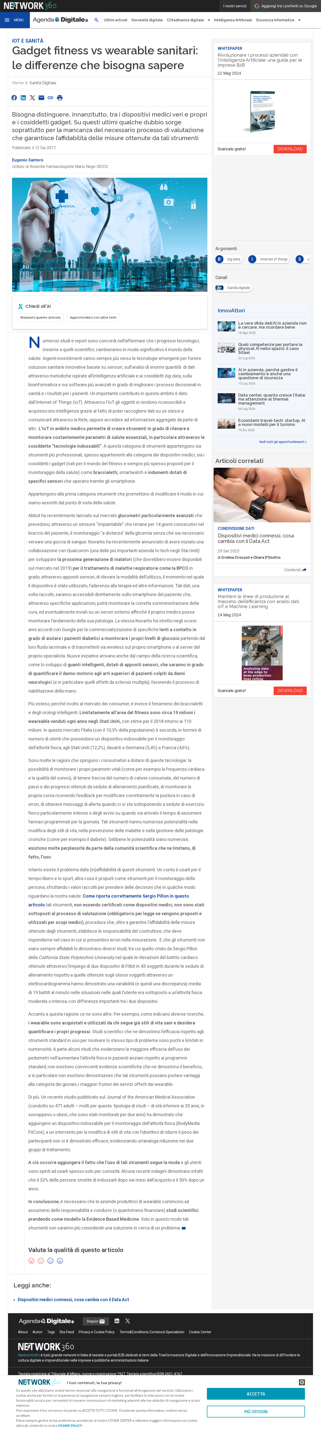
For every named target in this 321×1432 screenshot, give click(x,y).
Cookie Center (200, 1332)
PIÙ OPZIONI (256, 1411)
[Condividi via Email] (41, 98)
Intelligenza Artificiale (233, 20)
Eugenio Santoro (27, 160)
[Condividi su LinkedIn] (23, 98)
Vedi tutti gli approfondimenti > (283, 442)
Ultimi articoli (115, 20)
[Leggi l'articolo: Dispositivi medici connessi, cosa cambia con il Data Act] (262, 522)
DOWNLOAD (290, 149)
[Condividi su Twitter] (32, 98)
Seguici (93, 1321)
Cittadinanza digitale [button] (185, 20)
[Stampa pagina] (60, 98)
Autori (37, 1332)
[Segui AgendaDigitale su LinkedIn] (117, 1321)
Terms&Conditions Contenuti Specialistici (151, 1332)
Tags (51, 1332)
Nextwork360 (29, 1355)
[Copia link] (51, 98)
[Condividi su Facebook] (14, 98)
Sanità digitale (43, 82)
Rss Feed (67, 1332)
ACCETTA (256, 1393)
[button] (15, 20)
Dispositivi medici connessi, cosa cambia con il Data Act (73, 1299)
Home (18, 82)
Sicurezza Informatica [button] (275, 20)
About (23, 1332)
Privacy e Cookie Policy (97, 1332)
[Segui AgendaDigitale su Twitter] (128, 1321)
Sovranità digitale (147, 20)
